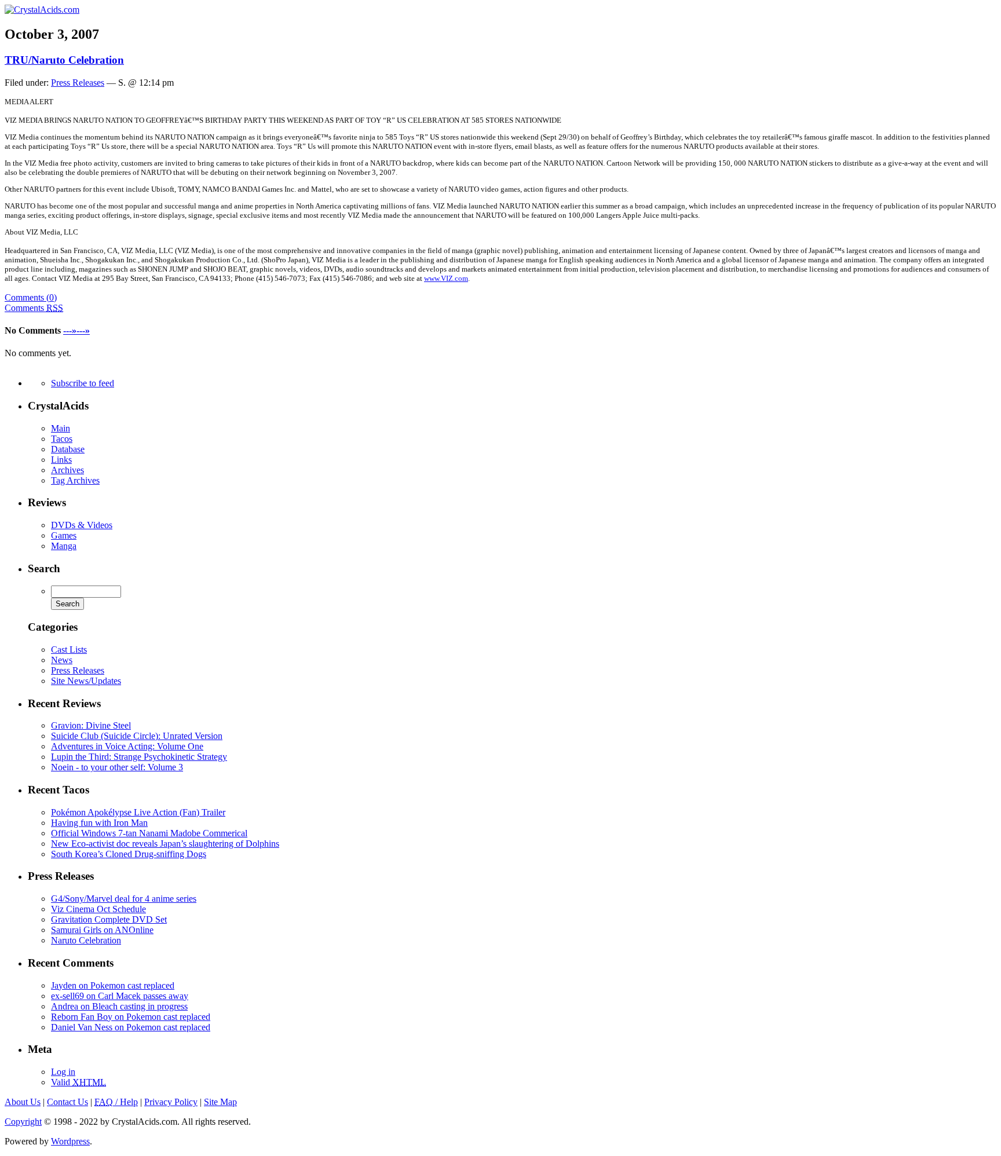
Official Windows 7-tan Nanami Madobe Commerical (149, 833)
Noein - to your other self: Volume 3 (117, 767)
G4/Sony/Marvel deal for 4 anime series (123, 898)
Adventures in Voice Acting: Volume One (127, 746)
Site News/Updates (86, 681)
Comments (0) (31, 297)
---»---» (76, 330)
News (61, 660)
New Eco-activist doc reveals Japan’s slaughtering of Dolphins (165, 843)
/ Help (116, 1102)
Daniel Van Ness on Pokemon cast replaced (130, 1027)
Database (68, 449)
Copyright (23, 1121)
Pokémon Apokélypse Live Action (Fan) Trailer (138, 812)
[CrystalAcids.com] (42, 9)
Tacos (61, 439)
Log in (63, 1072)
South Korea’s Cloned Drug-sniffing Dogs (128, 854)
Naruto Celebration (86, 940)
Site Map (220, 1102)
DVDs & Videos (81, 525)
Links (61, 459)
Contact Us (67, 1102)
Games (63, 535)
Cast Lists (69, 649)
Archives (67, 470)
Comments (34, 308)
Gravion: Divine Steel (91, 725)
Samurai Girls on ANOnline (102, 930)
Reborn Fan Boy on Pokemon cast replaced (130, 1017)
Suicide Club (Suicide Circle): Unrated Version (136, 736)
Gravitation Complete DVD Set (109, 919)
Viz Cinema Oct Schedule (98, 909)
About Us (23, 1102)
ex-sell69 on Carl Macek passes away (119, 996)
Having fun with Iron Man (99, 823)
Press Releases (77, 82)
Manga (63, 546)
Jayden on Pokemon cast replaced (112, 985)
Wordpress (70, 1141)
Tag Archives (75, 480)
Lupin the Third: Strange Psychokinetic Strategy (139, 757)
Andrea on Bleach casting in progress (119, 1006)
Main (60, 428)
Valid (78, 1082)
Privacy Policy (171, 1102)
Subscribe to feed (82, 383)
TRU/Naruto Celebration (64, 60)
